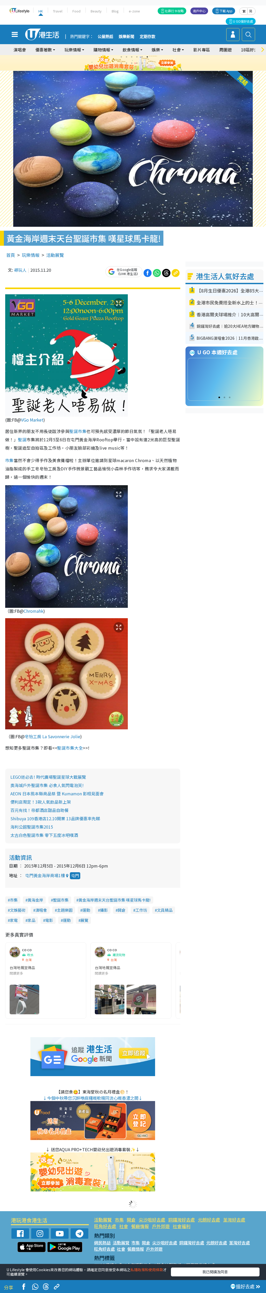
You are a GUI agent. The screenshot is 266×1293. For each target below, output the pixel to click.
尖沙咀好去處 (152, 1219)
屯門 (75, 875)
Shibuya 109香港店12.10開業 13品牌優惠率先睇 (55, 818)
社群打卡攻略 (174, 11)
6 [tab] (147, 56)
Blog (115, 11)
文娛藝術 (17, 910)
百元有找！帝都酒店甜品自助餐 (39, 810)
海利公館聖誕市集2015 (31, 827)
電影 (49, 920)
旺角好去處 (105, 1226)
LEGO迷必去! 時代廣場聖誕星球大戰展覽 (48, 777)
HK (40, 11)
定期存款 (147, 37)
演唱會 (20, 49)
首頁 (10, 255)
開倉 (121, 910)
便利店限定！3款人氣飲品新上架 (40, 802)
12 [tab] (147, 63)
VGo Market (32, 420)
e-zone (134, 11)
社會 (123, 1226)
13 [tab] (126, 69)
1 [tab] (121, 56)
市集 (9, 460)
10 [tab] (136, 63)
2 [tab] (126, 56)
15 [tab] (136, 69)
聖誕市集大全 (70, 748)
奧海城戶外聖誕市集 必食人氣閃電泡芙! (47, 785)
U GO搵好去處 (243, 21)
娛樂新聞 (126, 37)
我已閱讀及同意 (215, 1271)
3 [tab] (131, 56)
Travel (57, 11)
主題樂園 (64, 910)
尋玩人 (20, 270)
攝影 (104, 910)
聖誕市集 (78, 431)
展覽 (84, 920)
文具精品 (164, 910)
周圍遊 (225, 49)
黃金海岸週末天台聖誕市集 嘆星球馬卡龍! (114, 900)
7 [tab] (121, 63)
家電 (14, 920)
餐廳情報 (140, 1226)
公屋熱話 (105, 37)
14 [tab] (131, 69)
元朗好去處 (209, 1219)
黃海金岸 (35, 900)
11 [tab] (142, 63)
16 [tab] (142, 69)
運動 (86, 910)
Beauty (96, 11)
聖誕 (22, 439)
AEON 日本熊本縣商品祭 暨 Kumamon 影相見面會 (57, 793)
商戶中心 (199, 11)
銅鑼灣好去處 (181, 1219)
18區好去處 (251, 49)
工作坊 (141, 910)
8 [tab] (126, 63)
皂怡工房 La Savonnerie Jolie (52, 736)
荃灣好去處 (234, 1219)
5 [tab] (142, 56)
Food (76, 11)
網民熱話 (102, 1242)
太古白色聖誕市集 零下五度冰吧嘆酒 (44, 835)
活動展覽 (55, 255)
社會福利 (181, 1226)
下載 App (226, 11)
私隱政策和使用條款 (146, 1269)
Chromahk (33, 611)
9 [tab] (131, 63)
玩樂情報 (30, 255)
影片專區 (201, 49)
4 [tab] (136, 56)
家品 (31, 920)
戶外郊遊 (161, 1226)
